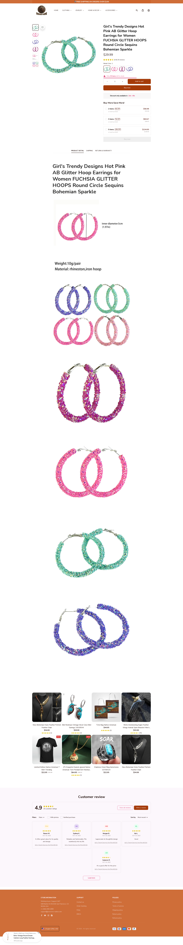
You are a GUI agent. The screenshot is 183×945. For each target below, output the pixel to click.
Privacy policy (117, 902)
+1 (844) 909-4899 (47, 909)
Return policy (116, 914)
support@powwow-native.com (51, 912)
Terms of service (118, 906)
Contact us (80, 902)
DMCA (79, 914)
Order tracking (81, 906)
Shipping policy (117, 910)
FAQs (78, 910)
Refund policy (117, 918)
